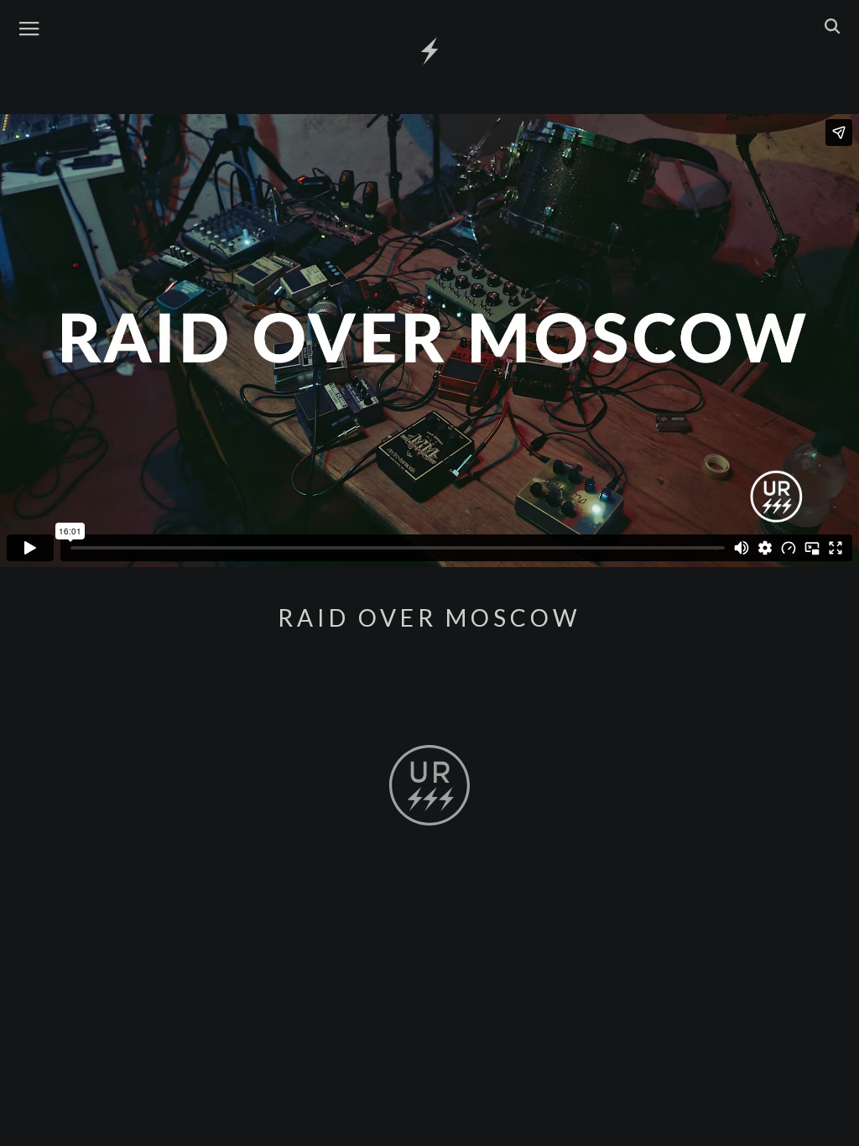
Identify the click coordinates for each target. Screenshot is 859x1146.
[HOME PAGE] (429, 52)
